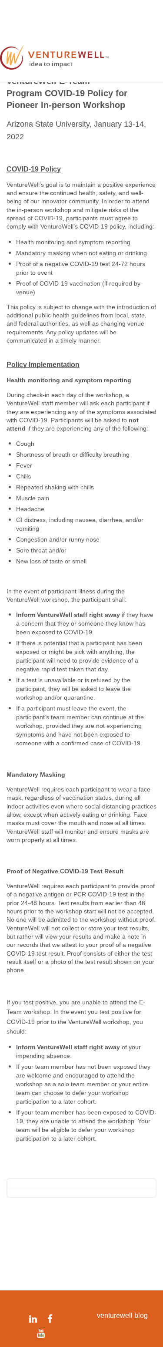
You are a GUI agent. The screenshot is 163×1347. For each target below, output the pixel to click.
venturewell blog (122, 1315)
